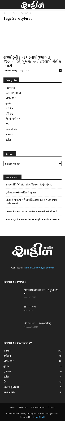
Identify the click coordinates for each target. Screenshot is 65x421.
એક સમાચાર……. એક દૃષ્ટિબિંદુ (37, 323)
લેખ (7, 124)
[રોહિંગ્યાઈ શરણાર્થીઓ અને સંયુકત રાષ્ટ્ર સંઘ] (12, 294)
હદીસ (8, 139)
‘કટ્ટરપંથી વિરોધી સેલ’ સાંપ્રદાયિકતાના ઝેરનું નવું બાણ (29, 184)
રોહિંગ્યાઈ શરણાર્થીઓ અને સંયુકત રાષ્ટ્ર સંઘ (41, 291)
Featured (10, 87)
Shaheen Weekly (10, 70)
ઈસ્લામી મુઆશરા (13, 93)
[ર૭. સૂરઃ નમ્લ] (12, 311)
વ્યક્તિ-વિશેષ (12, 129)
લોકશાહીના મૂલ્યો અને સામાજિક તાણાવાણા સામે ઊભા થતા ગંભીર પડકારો (31, 201)
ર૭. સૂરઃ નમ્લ (30, 306)
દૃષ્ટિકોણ (9, 113)
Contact (51, 407)
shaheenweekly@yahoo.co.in (39, 267)
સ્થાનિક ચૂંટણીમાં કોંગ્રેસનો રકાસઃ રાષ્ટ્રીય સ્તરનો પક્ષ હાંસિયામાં (33, 219)
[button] (5, 4)
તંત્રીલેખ (9, 108)
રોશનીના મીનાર (13, 119)
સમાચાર (9, 134)
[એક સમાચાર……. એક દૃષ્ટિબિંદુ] (12, 328)
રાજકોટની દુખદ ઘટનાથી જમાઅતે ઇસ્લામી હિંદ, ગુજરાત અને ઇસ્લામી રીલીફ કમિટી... (32, 61)
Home (6, 13)
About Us (23, 407)
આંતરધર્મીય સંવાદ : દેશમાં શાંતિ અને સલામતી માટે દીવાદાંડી (31, 211)
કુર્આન (8, 103)
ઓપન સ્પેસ (11, 98)
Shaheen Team (38, 407)
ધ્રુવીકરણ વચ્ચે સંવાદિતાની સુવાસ (21, 192)
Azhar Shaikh (39, 416)
